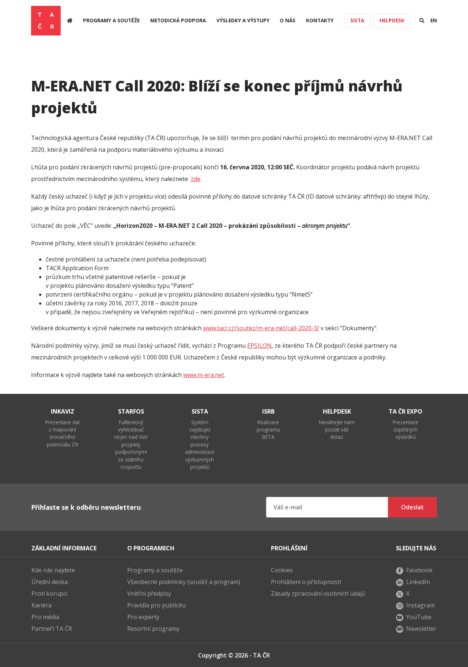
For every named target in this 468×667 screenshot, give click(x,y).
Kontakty (319, 20)
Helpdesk (392, 20)
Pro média (45, 617)
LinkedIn (418, 582)
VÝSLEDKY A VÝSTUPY (242, 20)
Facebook (419, 570)
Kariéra (41, 605)
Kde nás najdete (53, 570)
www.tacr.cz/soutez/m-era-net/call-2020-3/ (261, 328)
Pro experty (143, 617)
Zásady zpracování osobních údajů (318, 593)
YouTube (418, 617)
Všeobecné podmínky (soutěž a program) (183, 582)
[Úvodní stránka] (69, 20)
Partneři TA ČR (51, 629)
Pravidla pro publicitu (156, 605)
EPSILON (259, 346)
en (433, 20)
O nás (287, 20)
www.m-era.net (203, 375)
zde (195, 179)
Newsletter (421, 629)
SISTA (357, 20)
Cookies (282, 570)
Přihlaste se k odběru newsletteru (86, 507)
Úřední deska (49, 582)
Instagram (420, 605)
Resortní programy (153, 629)
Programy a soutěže (111, 20)
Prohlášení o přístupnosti (306, 582)
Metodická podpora (178, 20)
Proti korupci (49, 593)
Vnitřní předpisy (149, 593)
